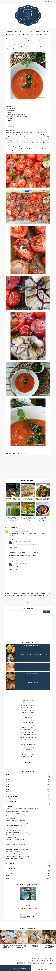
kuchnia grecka (27, 717)
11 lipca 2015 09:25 (23, 531)
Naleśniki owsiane (11, 818)
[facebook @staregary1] (45, 1)
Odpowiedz (12, 535)
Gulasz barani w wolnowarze (14, 813)
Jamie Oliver (27, 700)
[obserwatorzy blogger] (51, 1)
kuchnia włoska (27, 742)
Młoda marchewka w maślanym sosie (17, 832)
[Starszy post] (50, 602)
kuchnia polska (27, 727)
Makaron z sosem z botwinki (14, 830)
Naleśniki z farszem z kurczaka (32, 645)
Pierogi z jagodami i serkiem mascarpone (18, 823)
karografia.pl (24, 968)
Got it (47, 969)
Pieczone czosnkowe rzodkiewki (43, 519)
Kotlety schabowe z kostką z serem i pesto (28, 519)
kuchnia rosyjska (27, 732)
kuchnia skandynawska (27, 734)
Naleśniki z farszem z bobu (14, 851)
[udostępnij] (16, 453)
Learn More (40, 969)
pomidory (47, 34)
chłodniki (28, 34)
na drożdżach (26, 747)
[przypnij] (21, 453)
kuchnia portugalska (27, 729)
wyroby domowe (27, 756)
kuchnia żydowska (27, 744)
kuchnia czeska (27, 712)
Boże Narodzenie (26, 698)
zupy (7, 35)
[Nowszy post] (5, 602)
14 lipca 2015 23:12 (25, 563)
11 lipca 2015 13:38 (32, 553)
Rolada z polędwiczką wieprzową (49, 946)
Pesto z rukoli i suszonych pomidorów (13, 519)
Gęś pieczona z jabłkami (32, 673)
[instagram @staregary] (48, 1)
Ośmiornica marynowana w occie (15, 825)
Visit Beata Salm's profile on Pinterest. (28, 908)
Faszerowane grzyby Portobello (15, 844)
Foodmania (13, 531)
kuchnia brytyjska (27, 710)
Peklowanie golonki (32, 682)
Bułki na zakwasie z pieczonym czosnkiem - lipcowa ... (22, 846)
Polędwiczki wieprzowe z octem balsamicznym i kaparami (23, 808)
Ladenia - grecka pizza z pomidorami (17, 811)
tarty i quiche (26, 754)
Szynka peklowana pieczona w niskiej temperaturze (32, 663)
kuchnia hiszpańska (27, 720)
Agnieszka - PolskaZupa (18, 553)
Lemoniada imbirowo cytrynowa (15, 854)
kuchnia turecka (26, 739)
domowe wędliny (26, 707)
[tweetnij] (19, 453)
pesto (34, 34)
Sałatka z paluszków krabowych (15, 820)
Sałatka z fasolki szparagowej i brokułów (18, 856)
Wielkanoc (26, 702)
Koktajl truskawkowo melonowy (15, 858)
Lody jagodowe (10, 827)
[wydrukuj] (27, 453)
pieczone (40, 34)
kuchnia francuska (27, 715)
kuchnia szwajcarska (27, 737)
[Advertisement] (28, 467)
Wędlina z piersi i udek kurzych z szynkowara (21, 946)
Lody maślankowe (11, 837)
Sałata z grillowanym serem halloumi (17, 849)
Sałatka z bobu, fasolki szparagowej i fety (18, 835)
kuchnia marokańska (27, 722)
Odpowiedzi (14, 539)
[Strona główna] (28, 602)
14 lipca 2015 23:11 (25, 541)
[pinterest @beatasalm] (54, 1)
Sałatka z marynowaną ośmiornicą (16, 816)
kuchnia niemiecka (27, 725)
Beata (15, 541)
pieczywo (26, 752)
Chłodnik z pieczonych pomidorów (16, 839)
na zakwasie (26, 749)
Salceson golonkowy (35, 945)
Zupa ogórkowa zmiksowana (14, 842)
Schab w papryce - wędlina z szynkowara (7, 946)
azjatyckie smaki (26, 705)
